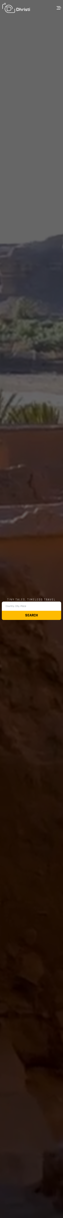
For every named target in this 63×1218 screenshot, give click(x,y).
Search (31, 615)
